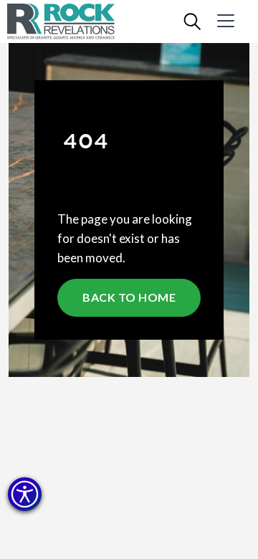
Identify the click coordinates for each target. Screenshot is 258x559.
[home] (71, 21)
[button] (25, 494)
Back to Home (129, 297)
